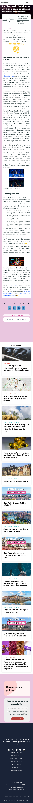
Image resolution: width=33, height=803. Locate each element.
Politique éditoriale (16, 761)
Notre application (16, 770)
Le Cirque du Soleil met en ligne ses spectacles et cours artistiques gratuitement (23, 20)
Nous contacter (16, 767)
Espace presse (16, 764)
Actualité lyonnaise (12, 20)
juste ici (10, 255)
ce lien (13, 285)
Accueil (5, 20)
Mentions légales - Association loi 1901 (16, 800)
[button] (26, 2)
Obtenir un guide (16, 755)
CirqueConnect (8, 76)
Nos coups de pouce (16, 758)
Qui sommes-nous (16, 752)
